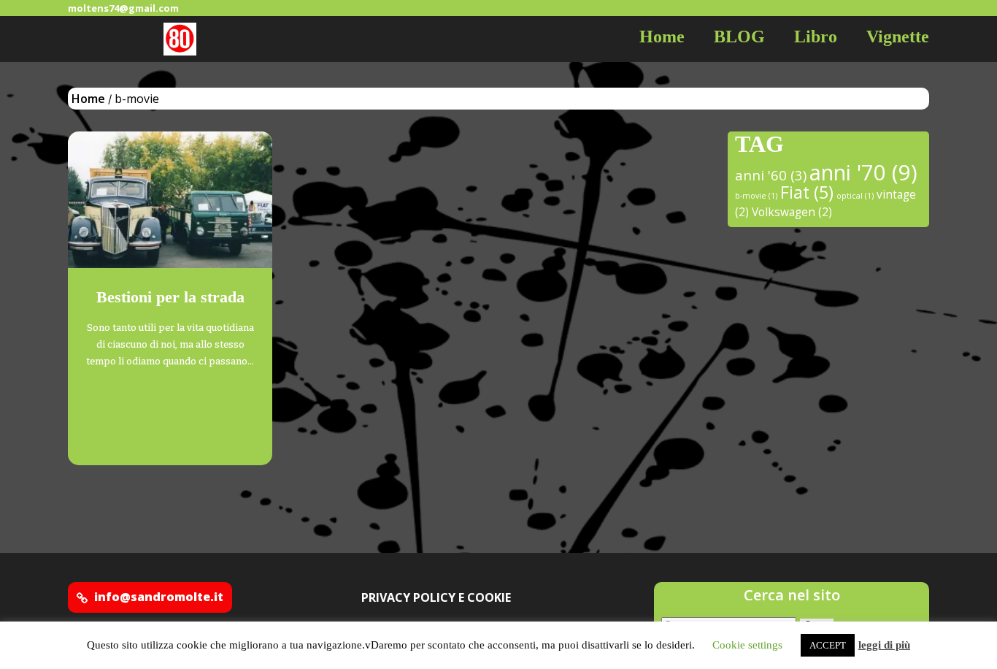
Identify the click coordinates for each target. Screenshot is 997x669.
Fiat (807, 192)
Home (662, 36)
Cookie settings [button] (747, 645)
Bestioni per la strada (170, 297)
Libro (815, 36)
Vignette (897, 36)
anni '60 (771, 175)
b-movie (756, 196)
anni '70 (863, 172)
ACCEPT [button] (827, 645)
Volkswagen (792, 212)
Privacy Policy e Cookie (436, 597)
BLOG (739, 36)
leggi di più (884, 645)
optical (855, 196)
